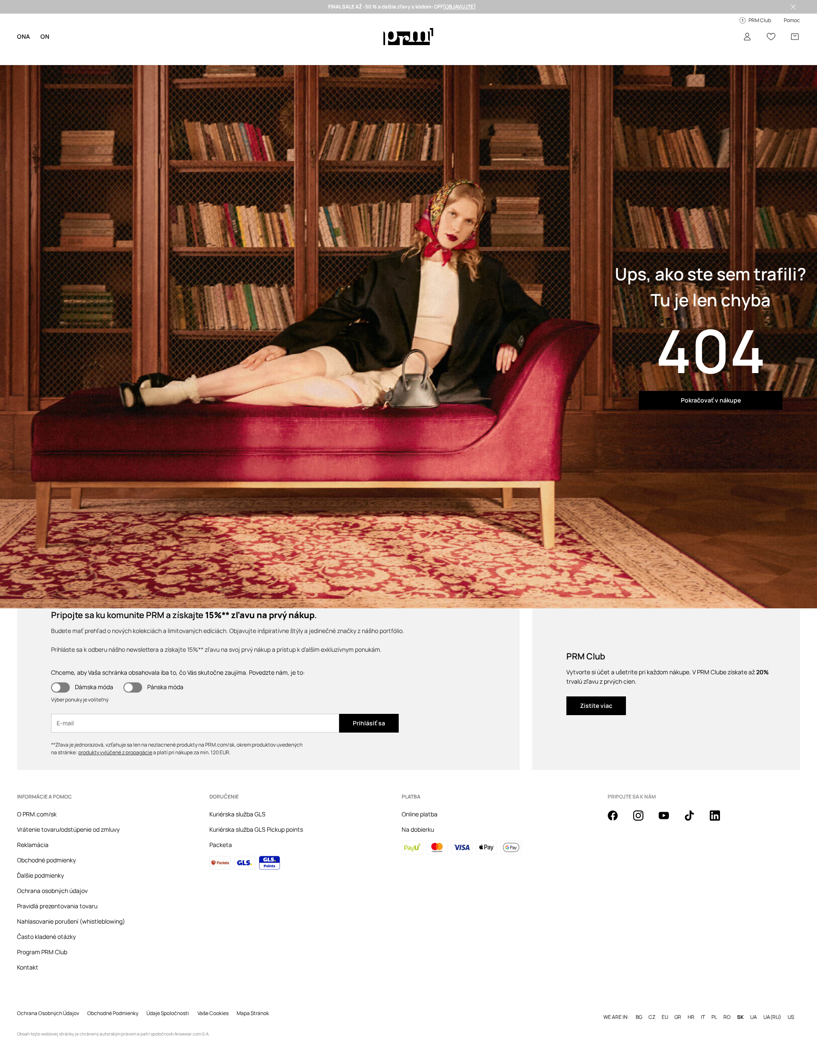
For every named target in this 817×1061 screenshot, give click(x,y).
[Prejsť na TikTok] (694, 820)
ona (23, 36)
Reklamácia (33, 845)
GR (677, 1017)
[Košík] (795, 36)
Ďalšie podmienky (40, 875)
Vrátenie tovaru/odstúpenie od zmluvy (68, 829)
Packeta (220, 845)
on (44, 36)
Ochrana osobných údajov (52, 891)
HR (691, 1017)
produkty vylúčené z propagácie (115, 752)
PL (714, 1017)
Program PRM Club (42, 952)
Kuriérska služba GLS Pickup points (256, 829)
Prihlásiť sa (369, 723)
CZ (651, 1017)
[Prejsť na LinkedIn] (720, 820)
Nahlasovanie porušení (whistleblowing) (71, 921)
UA (753, 1017)
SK (740, 1017)
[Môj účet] (747, 36)
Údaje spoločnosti (167, 1013)
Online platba (419, 814)
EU (665, 1017)
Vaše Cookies (213, 1013)
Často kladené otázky (46, 937)
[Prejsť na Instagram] (643, 820)
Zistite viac (596, 706)
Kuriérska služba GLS (237, 814)
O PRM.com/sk (37, 814)
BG (639, 1017)
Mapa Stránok (253, 1013)
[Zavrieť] (793, 7)
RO (727, 1017)
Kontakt (27, 967)
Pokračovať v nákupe (711, 400)
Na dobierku (418, 829)
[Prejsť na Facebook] (618, 820)
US (791, 1017)
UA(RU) (772, 1017)
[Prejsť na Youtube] (669, 820)
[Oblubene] (771, 36)
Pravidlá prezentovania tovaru (57, 906)
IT (703, 1017)
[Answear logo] (408, 36)
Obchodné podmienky (46, 860)
